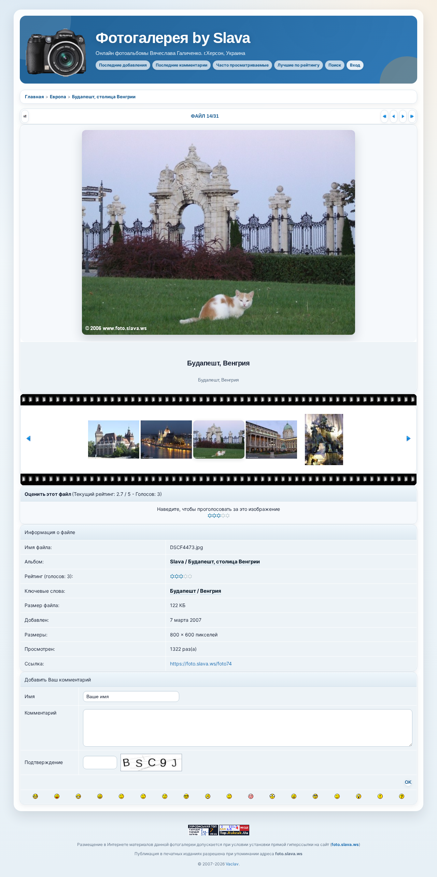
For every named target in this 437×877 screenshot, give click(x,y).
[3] (218, 515)
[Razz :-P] (56, 796)
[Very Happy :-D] (78, 796)
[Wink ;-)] (337, 796)
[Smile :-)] (99, 796)
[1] (210, 515)
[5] (227, 515)
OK (408, 782)
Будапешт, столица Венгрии (104, 96)
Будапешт (183, 591)
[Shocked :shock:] (272, 796)
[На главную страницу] (56, 53)
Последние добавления (123, 65)
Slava (177, 561)
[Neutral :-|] (121, 796)
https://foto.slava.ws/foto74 (201, 663)
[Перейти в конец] (412, 116)
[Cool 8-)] (186, 796)
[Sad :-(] (143, 796)
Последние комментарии (181, 65)
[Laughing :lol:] (35, 796)
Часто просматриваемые (242, 65)
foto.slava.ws (345, 844)
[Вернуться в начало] (384, 116)
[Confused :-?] (229, 796)
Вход (355, 65)
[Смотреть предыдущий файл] (393, 116)
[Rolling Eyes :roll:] (315, 796)
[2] (214, 515)
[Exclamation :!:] (380, 796)
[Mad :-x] (293, 796)
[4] (223, 515)
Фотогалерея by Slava (173, 38)
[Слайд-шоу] (25, 116)
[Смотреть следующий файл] (403, 116)
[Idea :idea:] (358, 796)
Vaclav (232, 863)
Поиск (334, 65)
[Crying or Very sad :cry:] (164, 796)
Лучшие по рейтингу (299, 65)
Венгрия (210, 591)
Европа (58, 96)
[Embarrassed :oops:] (250, 796)
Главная (34, 96)
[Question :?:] (401, 796)
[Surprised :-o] (207, 796)
